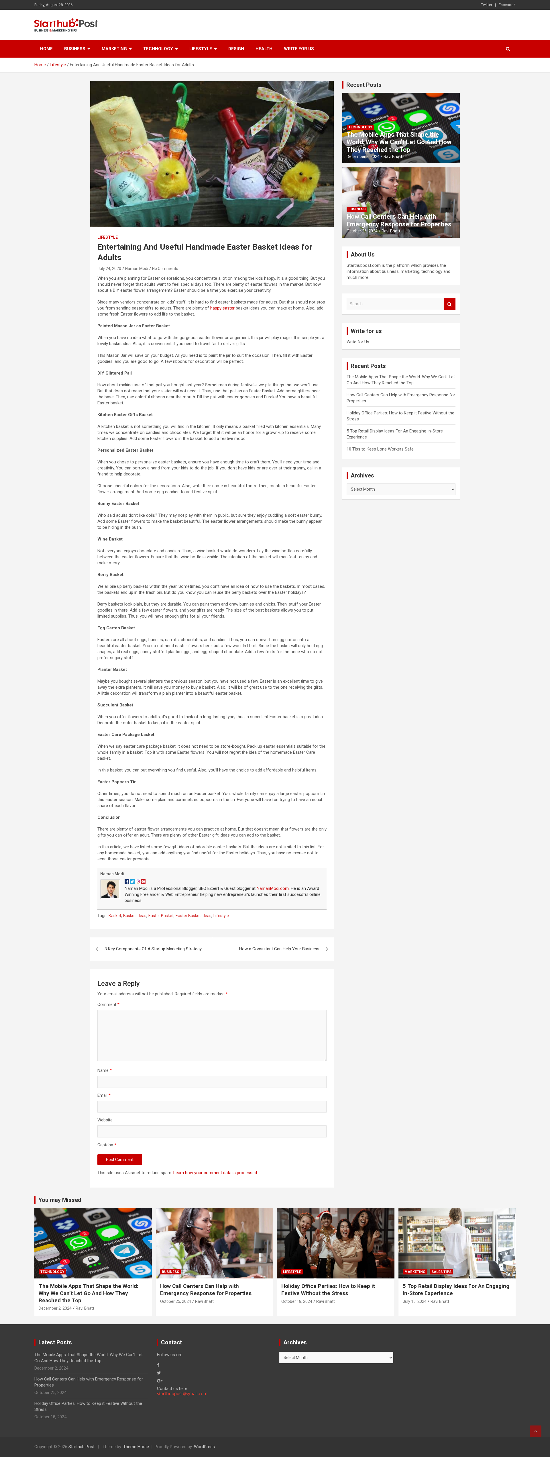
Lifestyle (200, 48)
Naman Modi (136, 268)
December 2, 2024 (363, 156)
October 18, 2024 (296, 1301)
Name (104, 1070)
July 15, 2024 (415, 1301)
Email (104, 1095)
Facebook (507, 5)
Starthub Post (81, 1446)
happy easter (222, 308)
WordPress (204, 1446)
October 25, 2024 (362, 231)
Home (46, 48)
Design (236, 48)
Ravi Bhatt (393, 156)
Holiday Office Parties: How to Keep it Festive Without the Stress (328, 1290)
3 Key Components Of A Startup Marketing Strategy (153, 948)
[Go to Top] (535, 1431)
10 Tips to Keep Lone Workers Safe (380, 449)
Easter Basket (161, 915)
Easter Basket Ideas (193, 915)
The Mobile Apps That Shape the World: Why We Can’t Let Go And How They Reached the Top (399, 142)
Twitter (486, 5)
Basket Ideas (134, 915)
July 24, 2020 (109, 268)
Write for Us (299, 48)
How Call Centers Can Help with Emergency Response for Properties (399, 220)
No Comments (165, 268)
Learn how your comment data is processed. (215, 1172)
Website (105, 1120)
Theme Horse (136, 1446)
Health (264, 48)
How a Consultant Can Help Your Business (279, 948)
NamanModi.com (273, 888)
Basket (115, 915)
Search (449, 304)
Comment (108, 1004)
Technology (158, 48)
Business (74, 48)
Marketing (114, 48)
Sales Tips (441, 1272)
